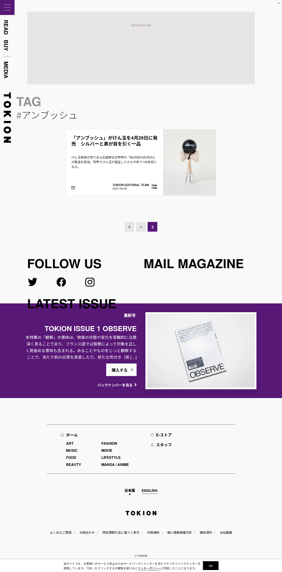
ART (70, 443)
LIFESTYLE (111, 457)
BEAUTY (73, 464)
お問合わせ (87, 532)
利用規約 (153, 532)
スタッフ (164, 445)
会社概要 (226, 532)
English (150, 490)
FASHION (109, 443)
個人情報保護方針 (179, 532)
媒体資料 (206, 532)
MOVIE (106, 450)
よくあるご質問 (60, 532)
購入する (120, 370)
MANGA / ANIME (115, 464)
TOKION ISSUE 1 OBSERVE (91, 328)
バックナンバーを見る (115, 384)
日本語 (129, 490)
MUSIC (72, 450)
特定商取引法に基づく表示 (120, 532)
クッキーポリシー (149, 568)
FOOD (71, 457)
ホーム (72, 435)
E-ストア (164, 435)
